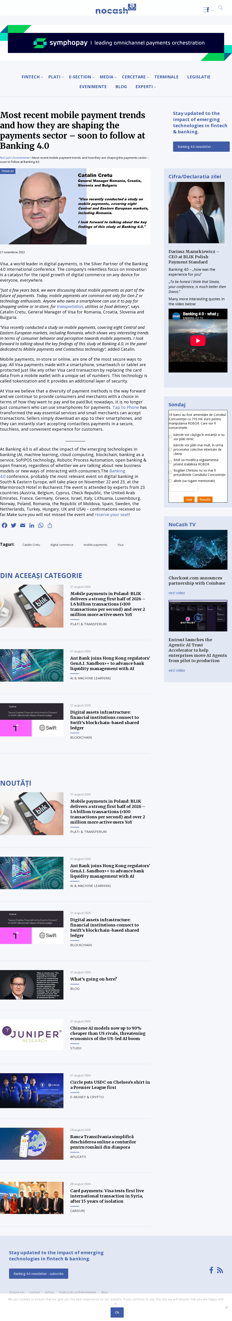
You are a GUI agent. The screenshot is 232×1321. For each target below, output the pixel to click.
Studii (76, 1048)
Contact (34, 1292)
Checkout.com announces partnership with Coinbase (197, 580)
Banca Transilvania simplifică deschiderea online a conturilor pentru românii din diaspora (103, 1142)
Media (106, 76)
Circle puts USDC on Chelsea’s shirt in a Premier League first (110, 1085)
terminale (166, 76)
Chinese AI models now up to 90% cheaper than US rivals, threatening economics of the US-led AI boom (107, 1033)
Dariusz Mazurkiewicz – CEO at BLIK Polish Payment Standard (194, 257)
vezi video (177, 592)
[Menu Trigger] (206, 9)
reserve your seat (112, 514)
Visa (120, 545)
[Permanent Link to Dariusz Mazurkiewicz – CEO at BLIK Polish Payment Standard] (197, 246)
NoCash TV (182, 524)
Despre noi (16, 1292)
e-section (80, 76)
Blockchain (81, 737)
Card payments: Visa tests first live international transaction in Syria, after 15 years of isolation (107, 1196)
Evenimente (93, 86)
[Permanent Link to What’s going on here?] (31, 998)
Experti (144, 86)
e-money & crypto (87, 1097)
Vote (189, 499)
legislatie (198, 76)
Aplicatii (78, 1156)
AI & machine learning (90, 678)
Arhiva (49, 1292)
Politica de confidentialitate (77, 1292)
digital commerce (61, 545)
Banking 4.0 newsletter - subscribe (195, 148)
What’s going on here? (93, 979)
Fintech (31, 76)
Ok (117, 1312)
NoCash (5, 158)
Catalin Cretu (31, 545)
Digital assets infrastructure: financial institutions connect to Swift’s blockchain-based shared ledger (104, 720)
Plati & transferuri (88, 624)
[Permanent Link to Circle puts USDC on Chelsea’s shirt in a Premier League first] (31, 1106)
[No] (226, 1307)
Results (205, 499)
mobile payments (95, 545)
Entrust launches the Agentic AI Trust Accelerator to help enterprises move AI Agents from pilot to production (198, 650)
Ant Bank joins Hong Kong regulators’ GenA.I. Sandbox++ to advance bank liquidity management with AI (110, 663)
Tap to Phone (125, 407)
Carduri (77, 1210)
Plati (54, 76)
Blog (121, 86)
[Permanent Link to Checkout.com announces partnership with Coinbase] (198, 572)
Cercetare (134, 76)
